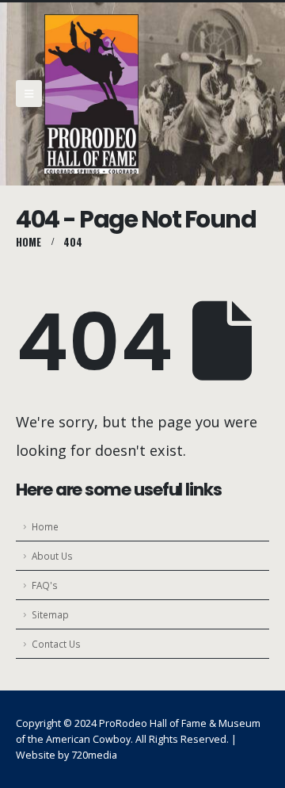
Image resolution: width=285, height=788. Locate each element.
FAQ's (45, 585)
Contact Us (56, 643)
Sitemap (50, 614)
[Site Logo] (91, 94)
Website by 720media (66, 755)
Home (45, 526)
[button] (29, 93)
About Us (52, 555)
